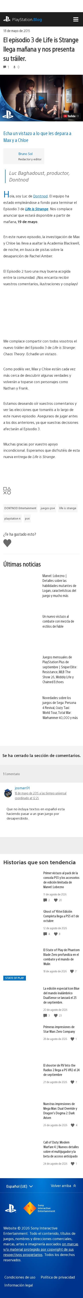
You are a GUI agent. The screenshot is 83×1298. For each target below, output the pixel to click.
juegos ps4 (48, 508)
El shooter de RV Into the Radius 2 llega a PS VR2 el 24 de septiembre (61, 1069)
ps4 (27, 518)
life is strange (67, 508)
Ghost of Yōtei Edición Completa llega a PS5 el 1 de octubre (61, 916)
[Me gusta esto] (56, 900)
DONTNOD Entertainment (20, 508)
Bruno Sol (25, 153)
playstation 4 (12, 518)
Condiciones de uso (19, 1277)
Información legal (18, 1285)
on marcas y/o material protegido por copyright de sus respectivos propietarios (40, 1249)
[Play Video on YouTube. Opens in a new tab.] (71, 116)
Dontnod (40, 196)
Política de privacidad (58, 1277)
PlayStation (27, 19)
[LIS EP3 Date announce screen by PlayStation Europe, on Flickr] (41, 312)
